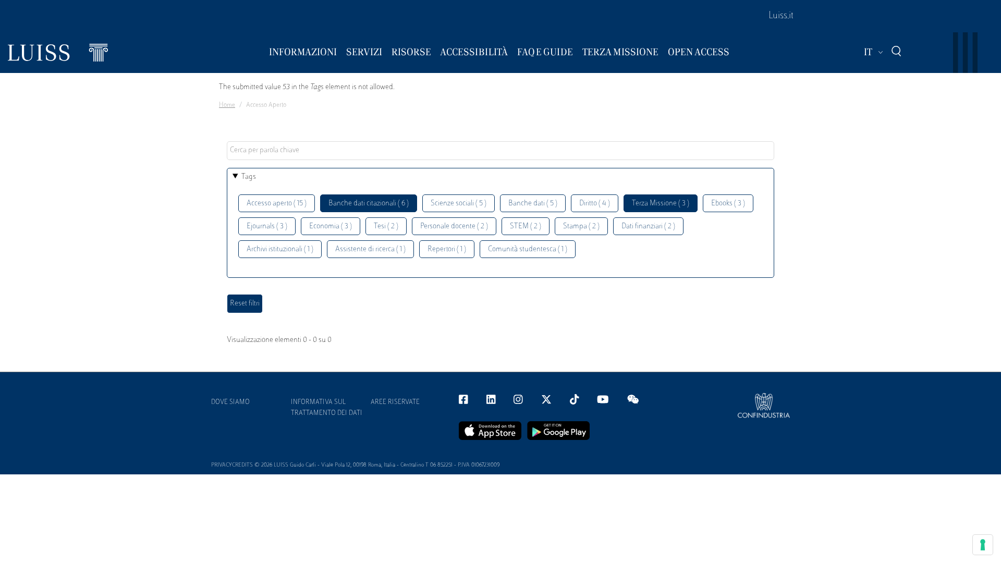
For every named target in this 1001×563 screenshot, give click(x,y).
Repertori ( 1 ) (447, 249)
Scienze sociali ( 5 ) (458, 203)
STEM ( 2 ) (525, 226)
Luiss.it (781, 16)
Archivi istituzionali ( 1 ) (280, 249)
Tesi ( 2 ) (386, 226)
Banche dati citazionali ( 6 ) (368, 203)
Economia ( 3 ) (330, 226)
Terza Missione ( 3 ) (660, 203)
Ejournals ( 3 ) (267, 226)
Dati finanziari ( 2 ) (648, 226)
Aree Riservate (395, 402)
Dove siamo (230, 402)
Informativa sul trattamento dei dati (326, 408)
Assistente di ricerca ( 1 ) (370, 249)
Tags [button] (248, 177)
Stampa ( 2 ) (581, 226)
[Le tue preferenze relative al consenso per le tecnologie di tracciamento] (983, 545)
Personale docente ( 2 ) (454, 226)
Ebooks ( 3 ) (728, 203)
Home (227, 105)
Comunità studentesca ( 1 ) (527, 249)
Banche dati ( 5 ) (532, 203)
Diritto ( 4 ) (594, 203)
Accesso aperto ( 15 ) (277, 203)
